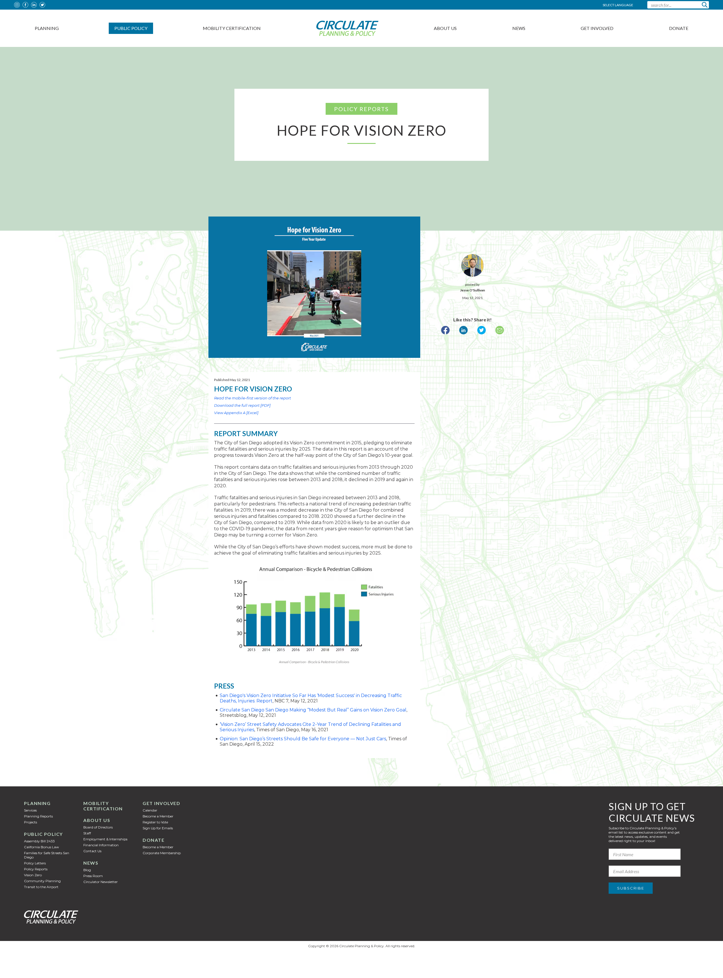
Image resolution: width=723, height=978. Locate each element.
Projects (30, 822)
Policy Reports (35, 869)
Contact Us (92, 851)
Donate (678, 28)
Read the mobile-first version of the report (252, 398)
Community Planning (42, 881)
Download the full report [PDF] (242, 405)
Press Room (93, 876)
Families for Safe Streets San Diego (46, 855)
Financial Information (101, 845)
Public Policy (130, 28)
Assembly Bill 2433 (39, 841)
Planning (47, 28)
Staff (87, 833)
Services (30, 810)
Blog (87, 870)
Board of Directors (98, 827)
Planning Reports (38, 816)
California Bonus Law (41, 847)
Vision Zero (33, 875)
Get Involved (597, 28)
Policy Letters (35, 863)
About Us (445, 28)
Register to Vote (155, 822)
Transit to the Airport (41, 887)
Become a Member (158, 816)
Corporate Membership (162, 853)
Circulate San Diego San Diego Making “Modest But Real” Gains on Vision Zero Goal (313, 710)
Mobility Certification (232, 28)
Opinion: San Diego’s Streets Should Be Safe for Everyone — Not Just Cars (303, 738)
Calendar (150, 810)
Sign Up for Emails (158, 828)
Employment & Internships (105, 839)
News (518, 28)
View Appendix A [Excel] (236, 412)
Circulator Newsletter (100, 882)
